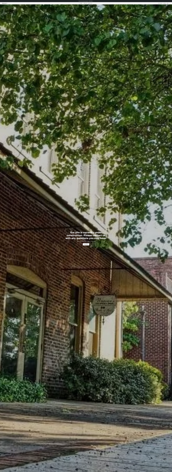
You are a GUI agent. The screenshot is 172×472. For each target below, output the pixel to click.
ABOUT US (85, 3)
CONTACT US (90, 3)
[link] (91, 1)
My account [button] (160, 3)
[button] (4, 3)
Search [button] (164, 3)
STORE (81, 3)
